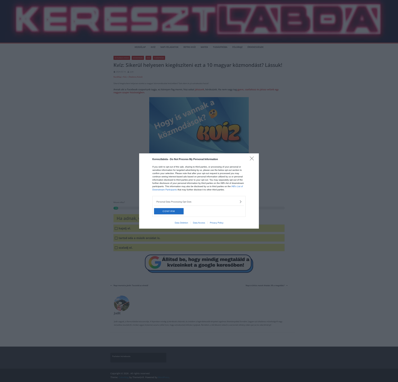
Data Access (199, 222)
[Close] (253, 159)
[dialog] (199, 191)
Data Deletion (181, 222)
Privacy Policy (216, 222)
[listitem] (199, 201)
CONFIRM (169, 211)
